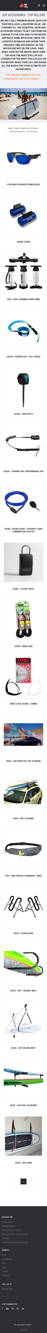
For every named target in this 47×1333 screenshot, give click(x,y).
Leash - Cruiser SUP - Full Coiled (23, 356)
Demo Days (7, 1222)
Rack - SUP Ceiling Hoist (23, 1048)
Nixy (4, 1263)
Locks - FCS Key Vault (23, 589)
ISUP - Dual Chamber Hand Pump (23, 299)
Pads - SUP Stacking (23, 818)
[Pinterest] (18, 1309)
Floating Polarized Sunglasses (23, 184)
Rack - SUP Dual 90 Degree (23, 1105)
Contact (5, 1238)
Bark (4, 1267)
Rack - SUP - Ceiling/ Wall (23, 990)
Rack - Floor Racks (23, 933)
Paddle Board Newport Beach (15, 1242)
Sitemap (23, 1329)
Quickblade (7, 1259)
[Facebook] (2, 1309)
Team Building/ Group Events (15, 1234)
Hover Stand (23, 241)
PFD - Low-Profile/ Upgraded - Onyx (23, 875)
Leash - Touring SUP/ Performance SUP (23, 471)
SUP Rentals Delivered (12, 1230)
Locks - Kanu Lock (23, 646)
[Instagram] (13, 1309)
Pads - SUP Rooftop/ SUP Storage (23, 761)
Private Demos (8, 1226)
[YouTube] (7, 1309)
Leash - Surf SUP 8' (23, 414)
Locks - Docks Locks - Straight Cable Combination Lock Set (23, 530)
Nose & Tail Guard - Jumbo (23, 703)
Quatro (5, 1271)
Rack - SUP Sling (23, 1162)
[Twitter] (23, 1309)
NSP (4, 1255)
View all (5, 1275)
